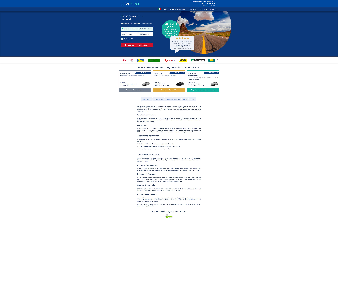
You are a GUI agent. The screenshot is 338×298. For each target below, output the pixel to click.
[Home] (130, 4)
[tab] (130, 23)
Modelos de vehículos (177, 9)
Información (192, 9)
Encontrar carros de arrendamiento (137, 45)
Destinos (202, 9)
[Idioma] (159, 9)
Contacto (213, 9)
